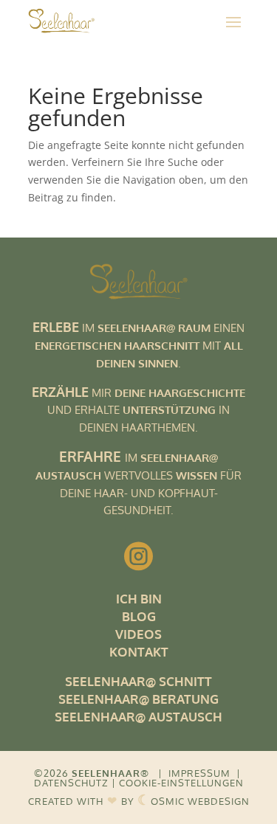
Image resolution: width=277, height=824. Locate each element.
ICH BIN (139, 598)
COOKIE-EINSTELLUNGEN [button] (181, 783)
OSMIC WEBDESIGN (193, 801)
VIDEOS (138, 634)
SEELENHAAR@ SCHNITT (138, 681)
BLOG (139, 616)
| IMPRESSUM (194, 773)
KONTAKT (138, 651)
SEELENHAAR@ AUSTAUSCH (138, 716)
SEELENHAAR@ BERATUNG (138, 699)
